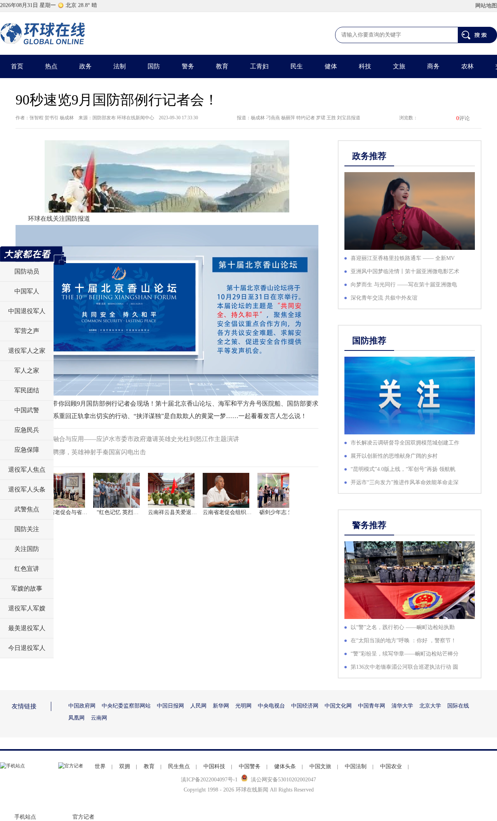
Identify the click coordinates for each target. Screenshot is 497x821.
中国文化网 (338, 706)
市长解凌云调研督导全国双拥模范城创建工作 (405, 443)
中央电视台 (271, 706)
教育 (222, 66)
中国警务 (250, 766)
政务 (85, 66)
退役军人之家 (26, 350)
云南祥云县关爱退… (158, 512)
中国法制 (356, 766)
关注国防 (26, 549)
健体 (331, 66)
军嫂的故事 (26, 588)
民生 (296, 66)
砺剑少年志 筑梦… (267, 512)
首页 (17, 66)
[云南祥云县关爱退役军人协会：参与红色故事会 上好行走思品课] (158, 490)
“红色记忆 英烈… (104, 512)
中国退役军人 (26, 311)
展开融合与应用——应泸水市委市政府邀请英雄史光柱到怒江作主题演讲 (139, 439)
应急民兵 (26, 430)
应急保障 (26, 449)
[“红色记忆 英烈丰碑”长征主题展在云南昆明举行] (103, 490)
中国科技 (214, 766)
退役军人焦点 (26, 469)
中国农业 (391, 766)
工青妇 (259, 66)
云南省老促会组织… (213, 512)
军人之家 (26, 370)
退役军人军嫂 (26, 608)
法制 (119, 66)
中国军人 (26, 291)
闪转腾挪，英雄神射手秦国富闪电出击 (93, 452)
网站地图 (486, 6)
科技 (365, 66)
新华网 (221, 706)
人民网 (198, 706)
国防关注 (26, 529)
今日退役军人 (26, 648)
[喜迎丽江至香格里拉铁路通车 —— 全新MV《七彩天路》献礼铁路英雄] (409, 211)
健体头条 (285, 766)
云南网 (99, 718)
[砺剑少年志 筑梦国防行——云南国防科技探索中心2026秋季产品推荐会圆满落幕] (267, 490)
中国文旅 (320, 766)
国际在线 (458, 706)
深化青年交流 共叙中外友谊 (384, 298)
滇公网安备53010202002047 (283, 780)
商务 (433, 66)
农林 (467, 66)
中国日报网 (170, 706)
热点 (51, 66)
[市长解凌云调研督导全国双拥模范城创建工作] (409, 395)
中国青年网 (371, 706)
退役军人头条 (26, 489)
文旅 (399, 66)
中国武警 (26, 410)
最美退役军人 (26, 628)
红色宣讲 (26, 568)
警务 (188, 66)
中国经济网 (304, 706)
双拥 (124, 766)
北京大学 (430, 706)
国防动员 (26, 271)
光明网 (243, 706)
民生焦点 (179, 766)
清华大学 (402, 706)
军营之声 (26, 331)
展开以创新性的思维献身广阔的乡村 (394, 456)
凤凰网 (76, 718)
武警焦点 (26, 509)
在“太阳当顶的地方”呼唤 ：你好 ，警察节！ (403, 640)
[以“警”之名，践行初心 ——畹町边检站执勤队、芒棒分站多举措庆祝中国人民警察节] (409, 580)
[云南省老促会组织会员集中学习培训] (213, 490)
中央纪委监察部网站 (126, 706)
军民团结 (26, 390)
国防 (154, 66)
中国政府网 (82, 706)
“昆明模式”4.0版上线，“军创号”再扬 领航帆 (403, 469)
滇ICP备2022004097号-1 (209, 780)
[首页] (42, 33)
